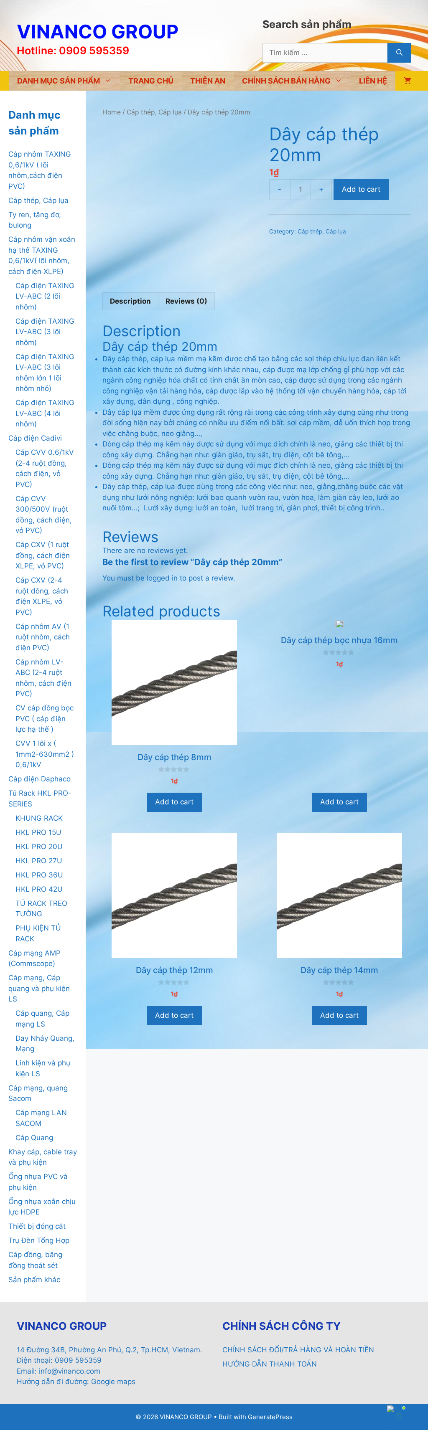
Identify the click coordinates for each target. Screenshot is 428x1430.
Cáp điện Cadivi (35, 438)
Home (111, 112)
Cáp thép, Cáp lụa (154, 112)
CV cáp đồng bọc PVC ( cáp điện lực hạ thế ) (44, 718)
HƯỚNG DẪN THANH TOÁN (269, 1364)
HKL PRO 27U (38, 861)
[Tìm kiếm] (399, 53)
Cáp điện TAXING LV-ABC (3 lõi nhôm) (44, 332)
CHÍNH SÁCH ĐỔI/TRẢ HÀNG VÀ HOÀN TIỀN (298, 1350)
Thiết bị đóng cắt (37, 1226)
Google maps (113, 1381)
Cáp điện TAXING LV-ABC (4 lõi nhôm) (44, 413)
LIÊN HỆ (373, 80)
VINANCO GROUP (97, 31)
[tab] (130, 301)
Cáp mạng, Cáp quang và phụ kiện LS (39, 988)
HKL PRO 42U (39, 889)
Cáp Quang (34, 1137)
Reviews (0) (186, 301)
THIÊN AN (207, 80)
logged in (162, 578)
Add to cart (361, 189)
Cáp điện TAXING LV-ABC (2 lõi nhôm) (44, 296)
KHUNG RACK (39, 818)
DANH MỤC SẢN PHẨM (58, 80)
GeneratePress (270, 1417)
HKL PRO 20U (39, 846)
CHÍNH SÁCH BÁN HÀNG (286, 80)
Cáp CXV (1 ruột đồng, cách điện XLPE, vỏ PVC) (42, 555)
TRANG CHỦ (150, 80)
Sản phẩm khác (34, 1279)
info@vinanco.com (69, 1371)
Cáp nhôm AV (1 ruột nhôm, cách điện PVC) (42, 637)
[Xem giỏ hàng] (407, 81)
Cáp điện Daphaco (39, 779)
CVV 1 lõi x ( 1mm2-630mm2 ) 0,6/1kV (44, 754)
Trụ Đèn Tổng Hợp (38, 1240)
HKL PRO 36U (39, 875)
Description (130, 301)
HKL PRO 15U (38, 832)
